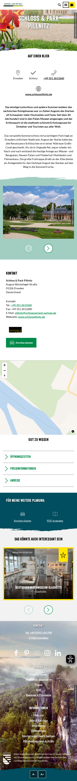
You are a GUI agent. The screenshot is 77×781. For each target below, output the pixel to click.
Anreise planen (38, 674)
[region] (38, 398)
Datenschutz (38, 730)
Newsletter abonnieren (38, 679)
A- (33, 774)
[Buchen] (72, 5)
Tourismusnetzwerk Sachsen (38, 735)
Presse (38, 684)
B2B (38, 689)
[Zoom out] (4, 370)
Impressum (38, 725)
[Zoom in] (4, 365)
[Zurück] (28, 248)
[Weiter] (48, 248)
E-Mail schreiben (38, 637)
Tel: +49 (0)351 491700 (38, 632)
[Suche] (59, 5)
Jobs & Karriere (39, 720)
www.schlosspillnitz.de (38, 94)
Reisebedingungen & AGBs (38, 741)
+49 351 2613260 (54, 78)
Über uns (38, 715)
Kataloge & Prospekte (38, 695)
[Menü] (66, 5)
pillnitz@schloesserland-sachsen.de (35, 312)
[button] (21, 343)
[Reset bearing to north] (4, 376)
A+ (42, 774)
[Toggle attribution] (73, 431)
